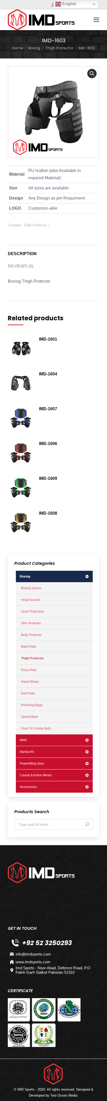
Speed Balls (29, 717)
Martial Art (27, 752)
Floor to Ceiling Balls (36, 728)
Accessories (28, 787)
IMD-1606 (48, 443)
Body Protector (31, 635)
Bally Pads (28, 646)
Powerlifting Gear (32, 763)
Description (22, 253)
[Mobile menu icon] (96, 20)
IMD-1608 (48, 513)
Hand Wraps (30, 682)
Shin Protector (31, 623)
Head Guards (30, 600)
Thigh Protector (34, 225)
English (68, 4)
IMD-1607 (48, 409)
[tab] (53, 251)
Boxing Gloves (31, 588)
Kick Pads (28, 693)
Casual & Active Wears (36, 775)
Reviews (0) (20, 266)
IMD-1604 (48, 374)
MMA (23, 740)
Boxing (25, 576)
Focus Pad (28, 670)
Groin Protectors (32, 611)
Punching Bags (32, 705)
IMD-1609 (48, 478)
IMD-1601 (48, 339)
